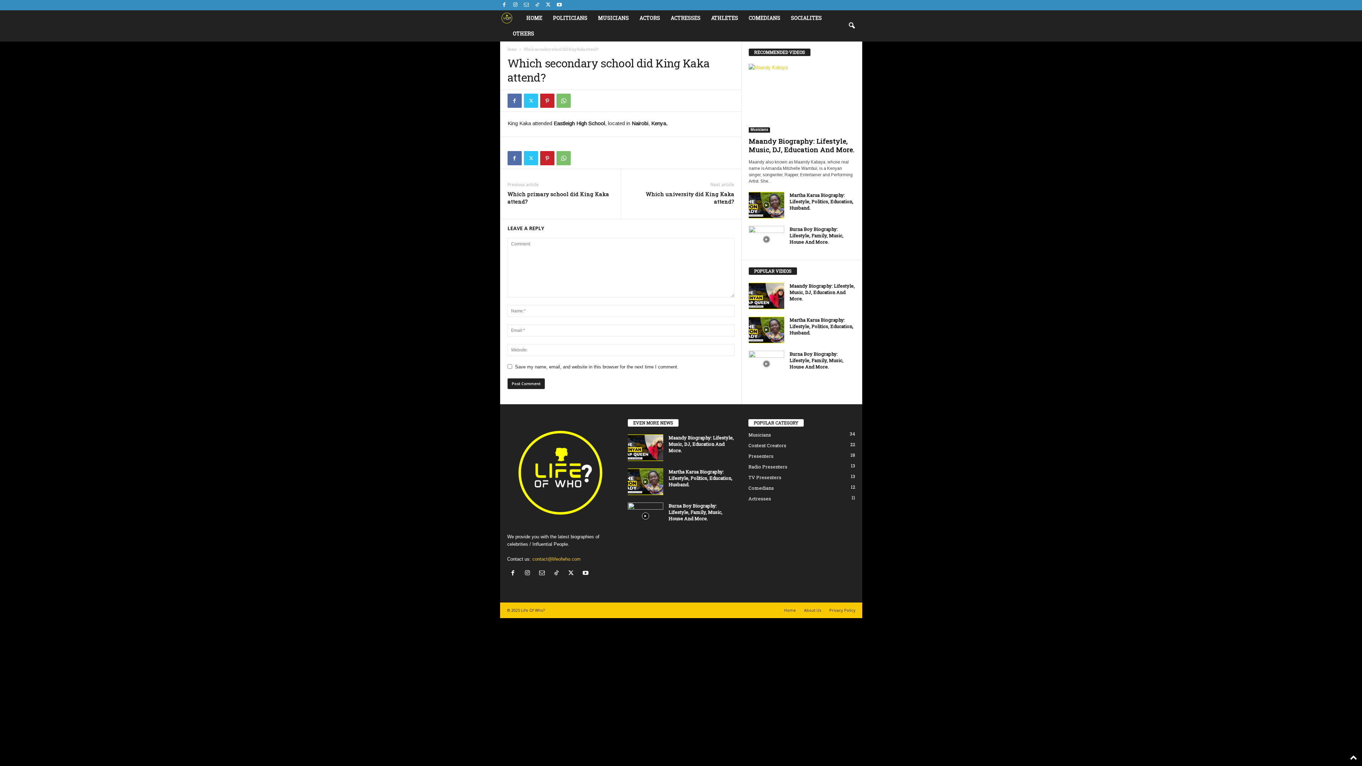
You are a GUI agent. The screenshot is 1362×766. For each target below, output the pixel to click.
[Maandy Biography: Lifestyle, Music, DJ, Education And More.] (802, 98)
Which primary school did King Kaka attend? (558, 197)
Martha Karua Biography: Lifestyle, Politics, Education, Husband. (821, 201)
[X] (548, 5)
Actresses (686, 18)
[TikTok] (537, 5)
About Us (812, 610)
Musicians (613, 18)
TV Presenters (764, 477)
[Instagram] (515, 5)
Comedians (764, 18)
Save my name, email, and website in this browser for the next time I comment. (597, 367)
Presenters (761, 456)
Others (523, 33)
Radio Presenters (767, 467)
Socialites (806, 18)
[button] (851, 26)
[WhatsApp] (564, 101)
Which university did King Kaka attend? (690, 197)
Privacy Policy (842, 610)
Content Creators (767, 445)
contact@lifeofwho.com (556, 559)
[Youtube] (559, 5)
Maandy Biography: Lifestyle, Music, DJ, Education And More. (801, 145)
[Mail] (526, 5)
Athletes (724, 18)
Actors (650, 18)
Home (534, 18)
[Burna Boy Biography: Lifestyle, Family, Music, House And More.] (766, 239)
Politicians (570, 18)
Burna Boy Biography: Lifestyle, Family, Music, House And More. (816, 235)
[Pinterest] (547, 101)
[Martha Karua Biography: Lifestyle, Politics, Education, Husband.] (766, 205)
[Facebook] (504, 5)
